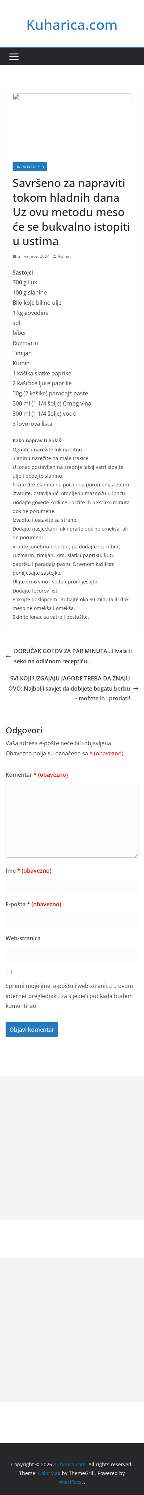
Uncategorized (29, 166)
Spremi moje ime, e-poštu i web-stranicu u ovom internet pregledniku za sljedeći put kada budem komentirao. (69, 996)
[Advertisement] (72, 1148)
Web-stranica (23, 938)
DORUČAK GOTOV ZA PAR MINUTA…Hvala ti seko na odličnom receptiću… (73, 656)
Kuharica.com (72, 24)
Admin (64, 256)
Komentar (37, 774)
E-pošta (33, 904)
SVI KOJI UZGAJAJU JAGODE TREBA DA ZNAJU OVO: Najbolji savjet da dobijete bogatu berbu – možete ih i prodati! (69, 688)
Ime (28, 870)
